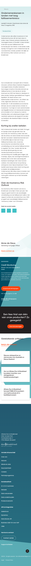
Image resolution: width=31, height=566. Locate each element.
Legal (2, 560)
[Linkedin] (3, 551)
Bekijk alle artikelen (9, 344)
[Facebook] (7, 551)
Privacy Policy (9, 560)
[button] (28, 3)
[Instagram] (16, 551)
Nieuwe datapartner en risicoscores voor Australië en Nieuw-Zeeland (14, 357)
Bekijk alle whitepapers (9, 299)
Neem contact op (7, 251)
